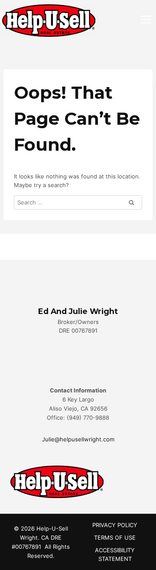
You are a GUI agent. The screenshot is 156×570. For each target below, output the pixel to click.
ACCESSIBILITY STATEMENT (115, 555)
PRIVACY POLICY (114, 524)
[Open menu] (146, 19)
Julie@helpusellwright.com (78, 439)
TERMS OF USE (115, 537)
